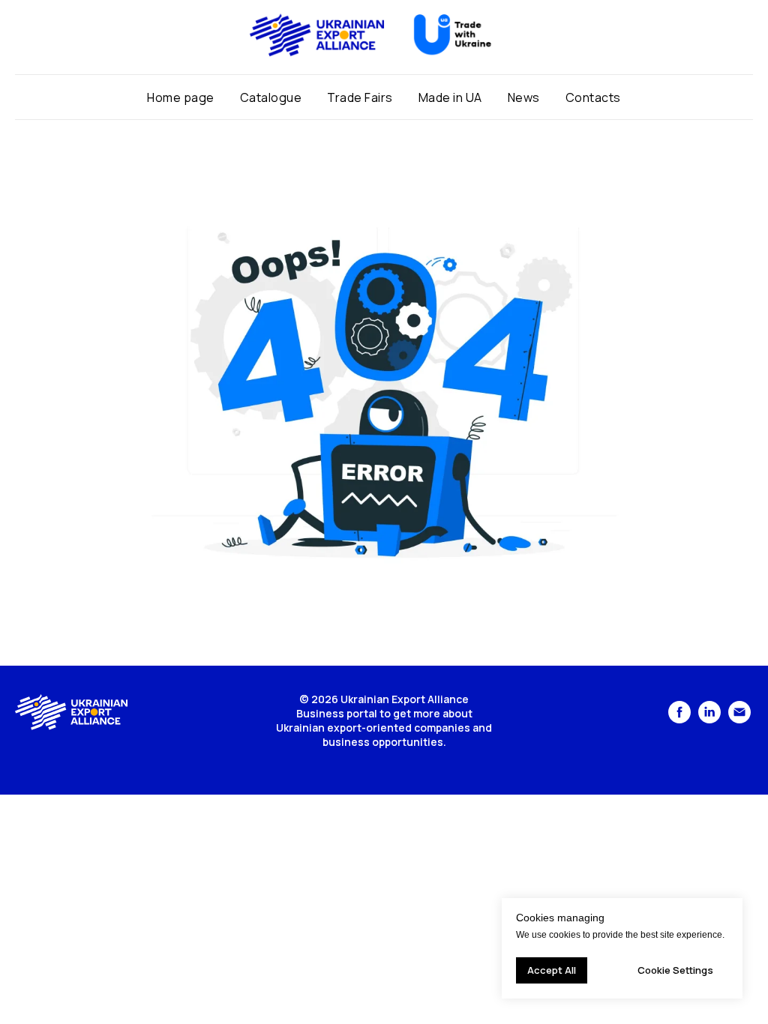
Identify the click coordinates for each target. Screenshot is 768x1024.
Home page (180, 97)
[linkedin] (709, 719)
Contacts (593, 97)
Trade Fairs (360, 97)
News (524, 97)
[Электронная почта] (739, 719)
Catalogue (271, 97)
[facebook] (679, 719)
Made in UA (450, 97)
